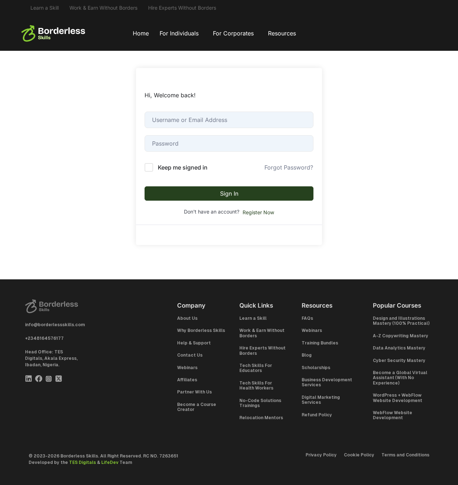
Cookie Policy (359, 454)
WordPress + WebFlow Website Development (397, 398)
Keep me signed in (183, 167)
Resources (282, 33)
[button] (181, 33)
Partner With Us (194, 392)
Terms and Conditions (405, 454)
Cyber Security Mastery (399, 360)
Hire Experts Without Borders (182, 8)
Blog (307, 355)
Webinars (187, 367)
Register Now (258, 212)
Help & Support (194, 343)
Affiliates (187, 379)
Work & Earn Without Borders (103, 8)
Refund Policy (317, 414)
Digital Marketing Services (321, 400)
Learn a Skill (44, 8)
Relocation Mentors (261, 417)
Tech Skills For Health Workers (256, 386)
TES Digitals (82, 462)
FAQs (307, 318)
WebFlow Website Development (392, 415)
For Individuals (179, 33)
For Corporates (233, 33)
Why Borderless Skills (201, 330)
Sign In (229, 193)
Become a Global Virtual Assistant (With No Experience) (400, 378)
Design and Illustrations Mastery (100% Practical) (401, 321)
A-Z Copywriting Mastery (400, 335)
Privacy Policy (321, 454)
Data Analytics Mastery (399, 348)
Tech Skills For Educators (255, 368)
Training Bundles (320, 343)
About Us (187, 318)
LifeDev (109, 462)
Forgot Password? (288, 167)
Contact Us (190, 355)
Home (141, 33)
